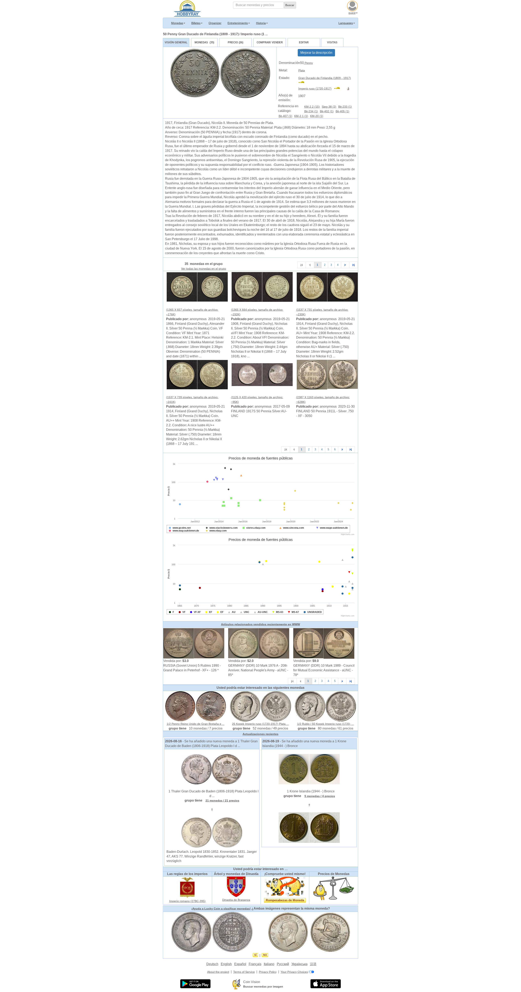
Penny (308, 63)
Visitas (332, 42)
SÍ (255, 955)
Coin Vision (251, 982)
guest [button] (352, 12)
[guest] (353, 5)
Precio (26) (235, 42)
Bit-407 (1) (285, 116)
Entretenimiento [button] (238, 23)
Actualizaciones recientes (260, 734)
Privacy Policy (268, 971)
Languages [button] (345, 23)
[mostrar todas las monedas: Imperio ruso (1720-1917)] (339, 88)
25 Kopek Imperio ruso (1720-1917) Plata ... (260, 723)
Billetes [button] (195, 23)
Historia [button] (261, 23)
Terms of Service (244, 971)
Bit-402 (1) (327, 111)
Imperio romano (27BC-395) (187, 901)
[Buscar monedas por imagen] (237, 984)
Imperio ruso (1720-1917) (315, 88)
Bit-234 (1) (311, 111)
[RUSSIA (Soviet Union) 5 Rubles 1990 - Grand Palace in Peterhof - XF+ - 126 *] (193, 643)
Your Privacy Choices (294, 971)
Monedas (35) (204, 42)
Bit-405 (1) (342, 111)
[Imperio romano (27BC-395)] (187, 887)
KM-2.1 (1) (301, 116)
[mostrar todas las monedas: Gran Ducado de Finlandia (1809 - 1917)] (303, 82)
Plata (301, 70)
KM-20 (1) (316, 116)
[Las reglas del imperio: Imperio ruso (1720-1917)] (349, 88)
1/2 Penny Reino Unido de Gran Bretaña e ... (195, 723)
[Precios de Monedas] (333, 888)
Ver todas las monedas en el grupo (203, 268)
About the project (218, 971)
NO (265, 955)
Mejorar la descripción (316, 52)
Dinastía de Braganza (236, 899)
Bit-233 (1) (345, 106)
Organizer (215, 23)
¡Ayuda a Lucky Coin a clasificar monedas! (221, 908)
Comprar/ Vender (270, 42)
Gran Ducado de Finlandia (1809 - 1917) (324, 78)
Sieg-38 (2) (329, 106)
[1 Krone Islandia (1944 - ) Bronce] (309, 769)
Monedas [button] (177, 23)
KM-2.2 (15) (312, 106)
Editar (304, 42)
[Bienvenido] (187, 8)
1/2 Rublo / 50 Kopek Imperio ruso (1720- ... (325, 723)
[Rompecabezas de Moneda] (285, 886)
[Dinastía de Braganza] (236, 886)
